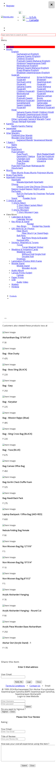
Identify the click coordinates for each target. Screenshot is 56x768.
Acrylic (34, 268)
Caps (35, 212)
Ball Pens (21, 235)
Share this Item (10, 662)
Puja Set (41, 156)
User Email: (6, 674)
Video (25, 282)
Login (29, 682)
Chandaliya (42, 158)
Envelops (21, 258)
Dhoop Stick (47, 186)
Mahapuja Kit (37, 165)
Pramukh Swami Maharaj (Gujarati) (26, 99)
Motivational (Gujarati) (23, 94)
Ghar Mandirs (13, 133)
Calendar (21, 219)
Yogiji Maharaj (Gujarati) (44, 87)
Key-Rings (21, 226)
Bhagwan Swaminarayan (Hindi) (32, 114)
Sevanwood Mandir (43, 140)
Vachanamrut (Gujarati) (23, 78)
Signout (5, 712)
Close (39, 682)
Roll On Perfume (25, 193)
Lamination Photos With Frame (26, 261)
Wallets (15, 284)
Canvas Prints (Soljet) (21, 272)
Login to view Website (28, 696)
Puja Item (16, 165)
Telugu (14, 121)
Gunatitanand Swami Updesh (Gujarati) (24, 105)
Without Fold (28, 254)
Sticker (40, 247)
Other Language (19, 119)
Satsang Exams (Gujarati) (24, 87)
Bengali (22, 121)
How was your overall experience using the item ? (25, 743)
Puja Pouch (22, 154)
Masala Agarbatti (25, 182)
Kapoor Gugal (18, 189)
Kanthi (14, 126)
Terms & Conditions (15, 685)
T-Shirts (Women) (20, 209)
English (15, 51)
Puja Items (11, 147)
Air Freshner (39, 193)
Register (10, 5)
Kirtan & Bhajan (44, 77)
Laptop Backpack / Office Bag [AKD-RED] (22, 514)
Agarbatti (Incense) (15, 177)
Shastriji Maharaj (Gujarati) (45, 92)
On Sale (10, 47)
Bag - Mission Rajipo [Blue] (15, 417)
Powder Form (29, 198)
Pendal (30, 223)
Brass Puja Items (14, 175)
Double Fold (28, 256)
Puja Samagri (17, 151)
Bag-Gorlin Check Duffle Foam (17, 482)
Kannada (31, 121)
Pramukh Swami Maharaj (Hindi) (32, 116)
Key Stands (44, 226)
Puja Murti (16, 149)
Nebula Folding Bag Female (15, 530)
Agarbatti (16, 179)
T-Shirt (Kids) (23, 207)
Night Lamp (39, 189)
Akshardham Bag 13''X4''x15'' (16, 337)
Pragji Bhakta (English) (28, 70)
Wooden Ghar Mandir (22, 137)
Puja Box (21, 163)
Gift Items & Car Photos (22, 228)
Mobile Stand (17, 263)
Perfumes (16, 191)
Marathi (41, 119)
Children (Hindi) (46, 112)
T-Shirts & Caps (13, 200)
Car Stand (38, 233)
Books (9, 49)
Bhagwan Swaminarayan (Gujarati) (44, 82)
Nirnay (29, 219)
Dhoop (14, 184)
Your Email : (6, 729)
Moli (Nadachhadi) (46, 154)
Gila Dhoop (35, 186)
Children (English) (25, 58)
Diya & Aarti (17, 168)
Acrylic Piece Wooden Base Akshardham (21, 626)
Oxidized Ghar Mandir (22, 135)
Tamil (48, 119)
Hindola (15, 286)
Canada (32, 20)
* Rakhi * (10, 142)
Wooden (26, 268)
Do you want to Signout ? (13, 709)
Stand (14, 198)
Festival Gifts (23, 240)
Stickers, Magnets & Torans (25, 242)
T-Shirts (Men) (18, 202)
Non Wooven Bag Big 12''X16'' (17, 546)
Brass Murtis (30, 172)
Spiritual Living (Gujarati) (24, 83)
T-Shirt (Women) (25, 212)
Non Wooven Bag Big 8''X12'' (16, 578)
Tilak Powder (23, 161)
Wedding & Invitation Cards (24, 249)
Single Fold (40, 254)
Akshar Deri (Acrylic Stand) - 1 (16, 642)
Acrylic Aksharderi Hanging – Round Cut (21, 610)
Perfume (50, 193)
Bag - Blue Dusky (10, 353)
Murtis (9, 170)
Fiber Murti (22, 230)
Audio (19, 282)
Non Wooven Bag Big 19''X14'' (17, 562)
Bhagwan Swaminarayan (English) (33, 72)
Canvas (20, 275)
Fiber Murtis (17, 172)
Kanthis (10, 123)
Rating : (4, 722)
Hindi (14, 109)
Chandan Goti (23, 158)
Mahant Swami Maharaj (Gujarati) (46, 106)
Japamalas (11, 128)
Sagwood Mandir (25, 140)
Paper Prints (17, 277)
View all (44, 325)
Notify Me (18, 682)
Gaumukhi (22, 156)
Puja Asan (26, 165)
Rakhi (14, 144)
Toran (20, 244)
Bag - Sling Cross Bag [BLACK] (17, 433)
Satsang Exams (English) (28, 56)
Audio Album (17, 270)
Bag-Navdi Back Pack (12, 498)
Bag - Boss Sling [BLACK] (14, 369)
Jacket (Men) (36, 205)
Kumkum (49, 156)
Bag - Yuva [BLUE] (11, 449)
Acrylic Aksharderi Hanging (15, 594)
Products (13, 296)
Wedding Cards (24, 251)
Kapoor (29, 189)
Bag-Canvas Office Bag (13, 466)
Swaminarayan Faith (36, 63)
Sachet (21, 195)
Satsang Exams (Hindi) (27, 112)
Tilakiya (31, 156)
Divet (50, 158)
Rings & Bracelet (39, 237)
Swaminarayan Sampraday (44, 101)
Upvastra (41, 161)
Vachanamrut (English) (28, 54)
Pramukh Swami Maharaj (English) (33, 60)
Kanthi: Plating (25, 126)
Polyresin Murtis (45, 172)
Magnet (32, 247)
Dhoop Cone (23, 186)
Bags (45, 233)
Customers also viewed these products (21, 325)
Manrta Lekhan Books (44, 97)
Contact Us (35, 685)
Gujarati (15, 74)
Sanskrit (32, 119)
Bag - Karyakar (9, 401)
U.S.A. (31, 17)
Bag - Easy (7, 385)
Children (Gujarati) (26, 91)
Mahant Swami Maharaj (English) (33, 67)
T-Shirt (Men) (23, 205)
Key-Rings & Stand (20, 221)
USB (13, 279)
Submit (28, 707)
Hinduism (21, 63)
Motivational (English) (27, 65)
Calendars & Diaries (21, 216)
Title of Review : (8, 736)
